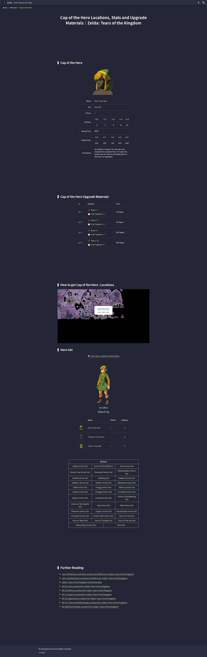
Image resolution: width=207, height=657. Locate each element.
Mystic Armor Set (80, 498)
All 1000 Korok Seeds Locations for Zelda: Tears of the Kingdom (90, 606)
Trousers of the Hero (96, 437)
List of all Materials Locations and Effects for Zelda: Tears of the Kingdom (94, 578)
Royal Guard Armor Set (127, 511)
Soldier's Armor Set (80, 483)
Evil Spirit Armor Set (80, 516)
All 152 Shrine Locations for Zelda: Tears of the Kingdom (87, 590)
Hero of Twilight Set (103, 521)
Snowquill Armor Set (104, 472)
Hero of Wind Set (80, 521)
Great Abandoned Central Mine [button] (72, 299)
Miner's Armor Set (127, 487)
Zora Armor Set (127, 466)
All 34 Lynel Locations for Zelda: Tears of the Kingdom (86, 586)
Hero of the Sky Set (126, 521)
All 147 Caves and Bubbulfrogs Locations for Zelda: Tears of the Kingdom (94, 602)
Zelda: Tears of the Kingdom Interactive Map (82, 582)
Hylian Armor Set (80, 466)
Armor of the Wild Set (103, 466)
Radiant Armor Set (127, 478)
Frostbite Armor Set (127, 492)
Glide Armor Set (80, 487)
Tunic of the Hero (95, 446)
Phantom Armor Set (80, 511)
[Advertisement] (103, 43)
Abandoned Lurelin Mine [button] (107, 316)
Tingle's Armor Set (103, 511)
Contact (42, 652)
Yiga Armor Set (103, 505)
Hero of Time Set (126, 516)
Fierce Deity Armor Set (86, 525)
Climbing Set (103, 478)
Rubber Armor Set (103, 483)
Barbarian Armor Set (127, 483)
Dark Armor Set (127, 505)
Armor (5, 8)
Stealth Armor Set (80, 478)
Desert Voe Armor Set (80, 472)
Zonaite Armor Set (103, 498)
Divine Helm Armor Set (103, 516)
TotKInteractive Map (22, 2)
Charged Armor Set (103, 492)
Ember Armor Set (80, 492)
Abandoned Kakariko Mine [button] (97, 296)
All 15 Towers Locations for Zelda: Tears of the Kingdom (87, 594)
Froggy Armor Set (103, 487)
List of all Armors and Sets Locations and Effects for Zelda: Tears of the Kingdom (98, 574)
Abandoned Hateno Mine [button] (113, 306)
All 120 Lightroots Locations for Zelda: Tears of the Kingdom (89, 598)
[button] (111, 307)
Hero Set (13, 8)
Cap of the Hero (25, 8)
